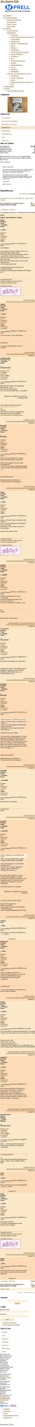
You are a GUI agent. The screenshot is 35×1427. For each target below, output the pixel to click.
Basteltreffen (15, 71)
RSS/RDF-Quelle (5, 1377)
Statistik (2, 200)
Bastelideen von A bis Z (9, 124)
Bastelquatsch (15, 41)
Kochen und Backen (17, 78)
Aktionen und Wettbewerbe (19, 43)
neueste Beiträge (12, 30)
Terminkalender (7, 134)
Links (3, 1335)
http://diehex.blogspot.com (8, 1043)
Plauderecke (15, 76)
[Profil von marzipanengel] (29, 420)
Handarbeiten (15, 50)
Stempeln (14, 48)
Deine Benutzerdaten (10, 18)
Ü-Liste (13, 67)
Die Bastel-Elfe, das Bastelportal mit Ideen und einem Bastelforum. (5, 1400)
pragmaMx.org (32, 1292)
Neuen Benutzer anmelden (11, 1325)
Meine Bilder (11, 26)
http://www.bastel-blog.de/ (8, 283)
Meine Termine (12, 24)
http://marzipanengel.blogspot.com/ (11, 415)
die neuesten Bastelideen (10, 121)
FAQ (3, 137)
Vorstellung (14, 35)
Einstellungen (11, 22)
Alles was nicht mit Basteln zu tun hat (19, 73)
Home (2, 162)
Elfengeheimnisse (16, 65)
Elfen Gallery (6, 1348)
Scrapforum (14, 56)
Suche (4, 1351)
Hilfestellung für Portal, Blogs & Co (22, 82)
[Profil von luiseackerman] (29, 1167)
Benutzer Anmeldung (14, 20)
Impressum (5, 140)
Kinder (13, 80)
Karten (13, 45)
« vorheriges (4, 210)
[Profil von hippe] (29, 300)
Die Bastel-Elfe (10, 1)
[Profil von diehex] (13, 1051)
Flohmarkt (14, 69)
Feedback (5, 1342)
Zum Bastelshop (9, 86)
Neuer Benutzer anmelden (15, 91)
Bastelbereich (11, 33)
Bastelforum (7, 28)
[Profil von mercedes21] (29, 678)
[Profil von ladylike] (13, 623)
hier (17, 156)
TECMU (11, 1424)
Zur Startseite (8, 15)
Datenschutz (8, 1417)
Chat (12, 84)
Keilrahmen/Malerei (17, 54)
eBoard (7, 162)
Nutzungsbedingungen (11, 1415)
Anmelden (7, 88)
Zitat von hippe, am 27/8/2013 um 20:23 (13, 719)
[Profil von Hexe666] (29, 815)
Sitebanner (5, 1339)
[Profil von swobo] (29, 352)
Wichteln (13, 63)
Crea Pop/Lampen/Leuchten (20, 52)
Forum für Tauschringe (18, 61)
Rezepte (4, 1332)
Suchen (12, 198)
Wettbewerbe (6, 131)
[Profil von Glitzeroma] (29, 996)
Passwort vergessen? (10, 1322)
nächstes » (12, 210)
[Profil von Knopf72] (29, 915)
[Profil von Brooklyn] (29, 486)
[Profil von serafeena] (13, 1109)
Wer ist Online (4, 198)
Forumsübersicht (6, 203)
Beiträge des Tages (23, 198)
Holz (12, 58)
